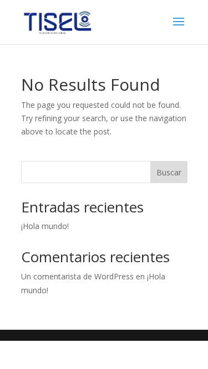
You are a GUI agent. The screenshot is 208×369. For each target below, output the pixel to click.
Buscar (168, 172)
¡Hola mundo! (45, 226)
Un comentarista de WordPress (77, 276)
